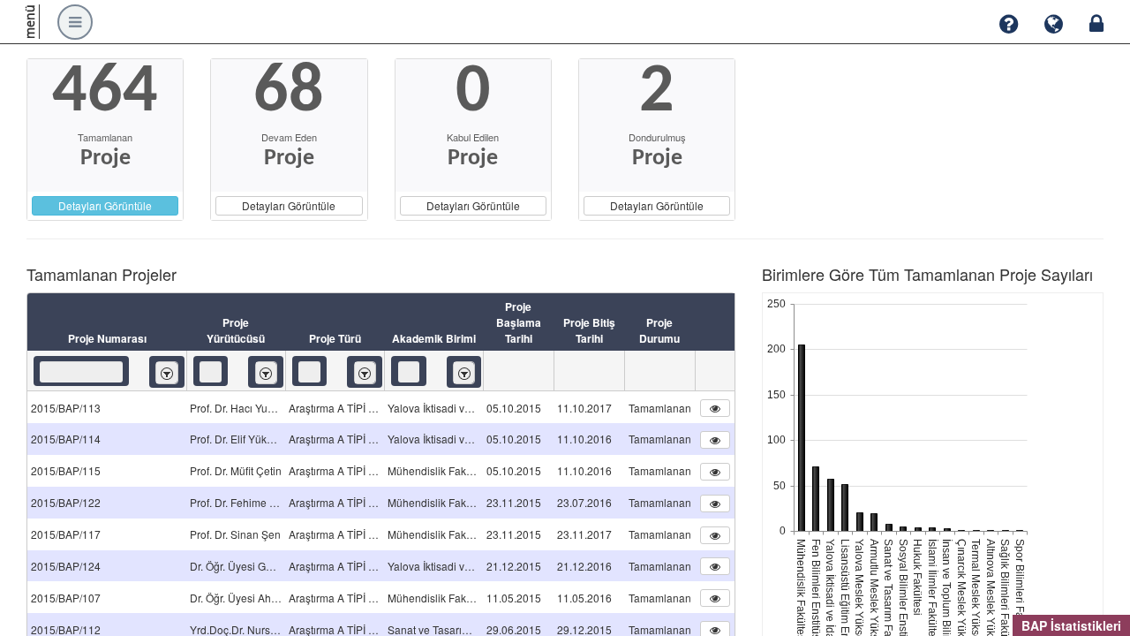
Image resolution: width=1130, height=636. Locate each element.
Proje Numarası (107, 338)
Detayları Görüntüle (105, 205)
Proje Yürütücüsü (236, 330)
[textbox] (81, 371)
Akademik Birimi (434, 338)
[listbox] (167, 372)
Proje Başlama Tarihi (518, 322)
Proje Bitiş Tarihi (589, 330)
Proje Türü (335, 338)
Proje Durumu (659, 330)
